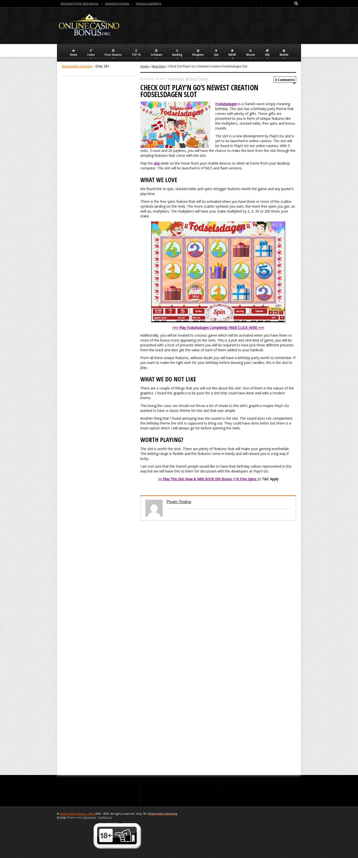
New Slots (158, 66)
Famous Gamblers (148, 3)
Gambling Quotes (117, 3)
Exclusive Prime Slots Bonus (79, 3)
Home (144, 66)
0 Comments (285, 79)
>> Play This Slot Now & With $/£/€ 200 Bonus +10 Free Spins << (209, 479)
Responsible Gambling (77, 66)
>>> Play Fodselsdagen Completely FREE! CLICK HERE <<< (218, 327)
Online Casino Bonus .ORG (77, 813)
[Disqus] (218, 581)
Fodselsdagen (226, 103)
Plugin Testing (198, 79)
